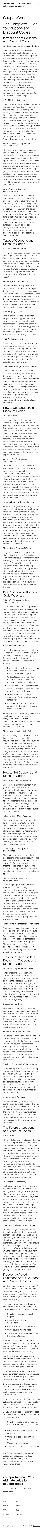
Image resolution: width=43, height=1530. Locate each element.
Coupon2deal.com (11, 1461)
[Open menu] (38, 5)
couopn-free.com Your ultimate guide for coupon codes (17, 4)
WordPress (36, 1526)
